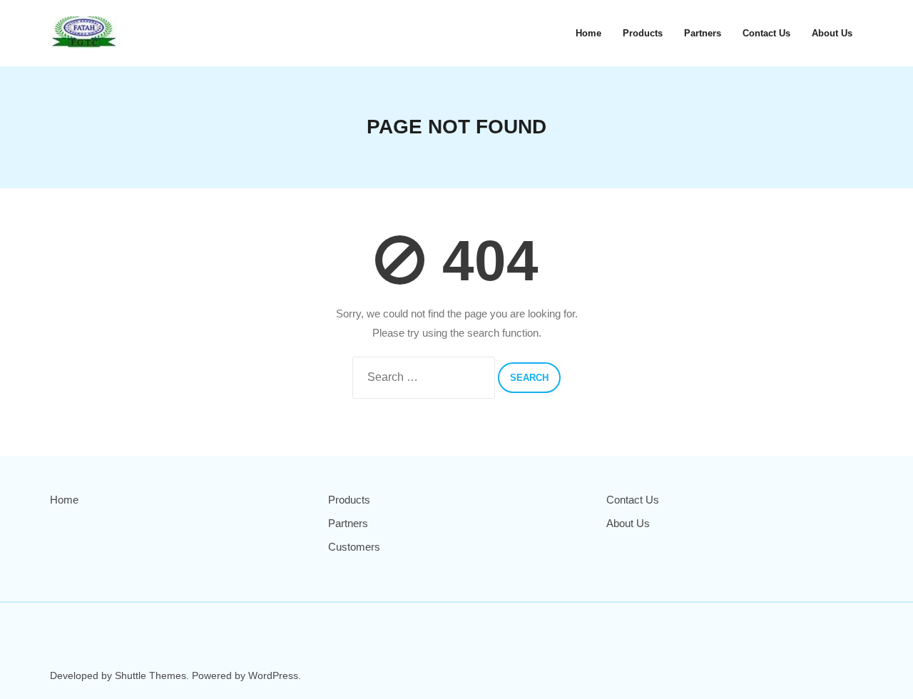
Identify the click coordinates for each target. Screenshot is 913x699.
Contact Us (632, 500)
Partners (348, 523)
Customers (354, 547)
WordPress (273, 675)
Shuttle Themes (150, 675)
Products (349, 500)
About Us (628, 523)
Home (64, 500)
